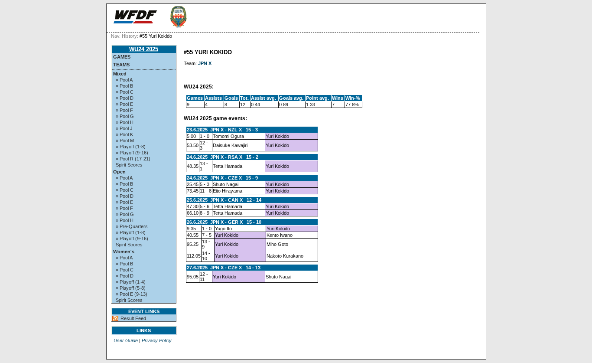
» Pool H (124, 122)
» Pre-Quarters (132, 226)
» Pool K (124, 134)
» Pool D (124, 98)
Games (121, 56)
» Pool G (125, 116)
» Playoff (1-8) (131, 146)
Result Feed (133, 318)
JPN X (204, 63)
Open (119, 171)
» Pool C (124, 92)
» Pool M (125, 140)
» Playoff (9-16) (132, 152)
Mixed (120, 73)
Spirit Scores (129, 164)
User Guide (126, 340)
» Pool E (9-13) (131, 294)
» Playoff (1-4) (131, 282)
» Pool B (124, 85)
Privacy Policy (157, 340)
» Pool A (124, 79)
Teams (121, 64)
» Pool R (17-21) (133, 158)
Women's (123, 251)
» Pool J (124, 128)
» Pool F (124, 110)
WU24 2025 (143, 49)
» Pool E (124, 104)
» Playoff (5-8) (131, 288)
